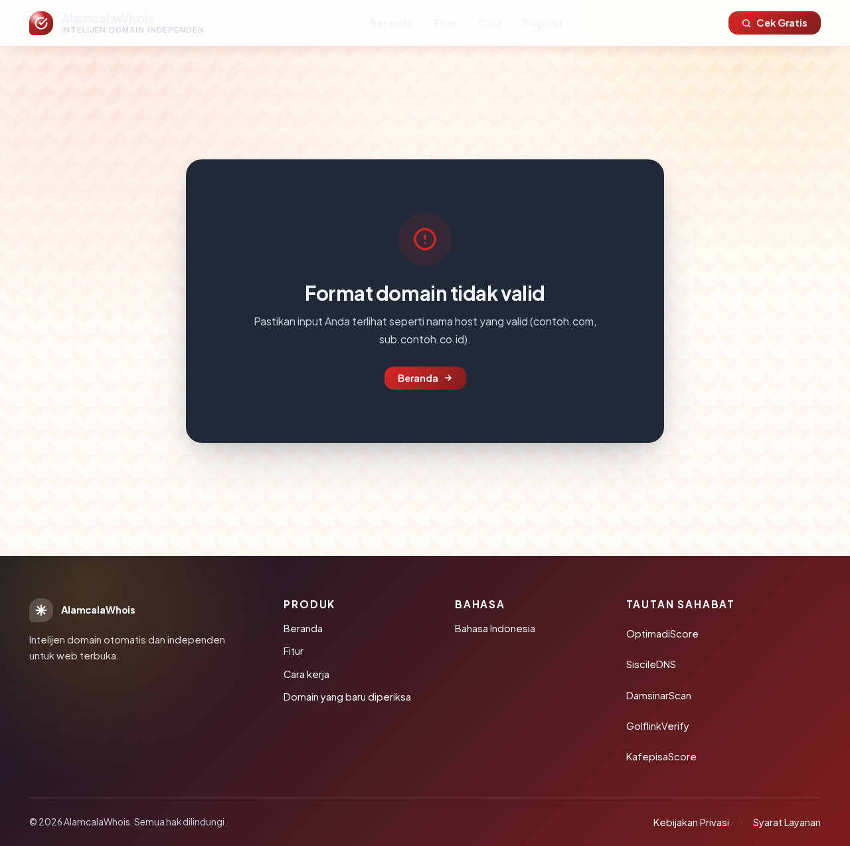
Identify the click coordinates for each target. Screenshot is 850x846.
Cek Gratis (782, 23)
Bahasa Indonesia (495, 628)
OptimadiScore (662, 633)
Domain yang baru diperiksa (347, 697)
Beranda (391, 23)
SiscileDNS (651, 664)
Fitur (445, 23)
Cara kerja (306, 674)
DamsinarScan (658, 695)
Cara (490, 23)
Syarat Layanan (787, 822)
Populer (543, 23)
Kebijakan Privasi (691, 822)
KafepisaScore (661, 756)
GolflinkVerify (657, 726)
